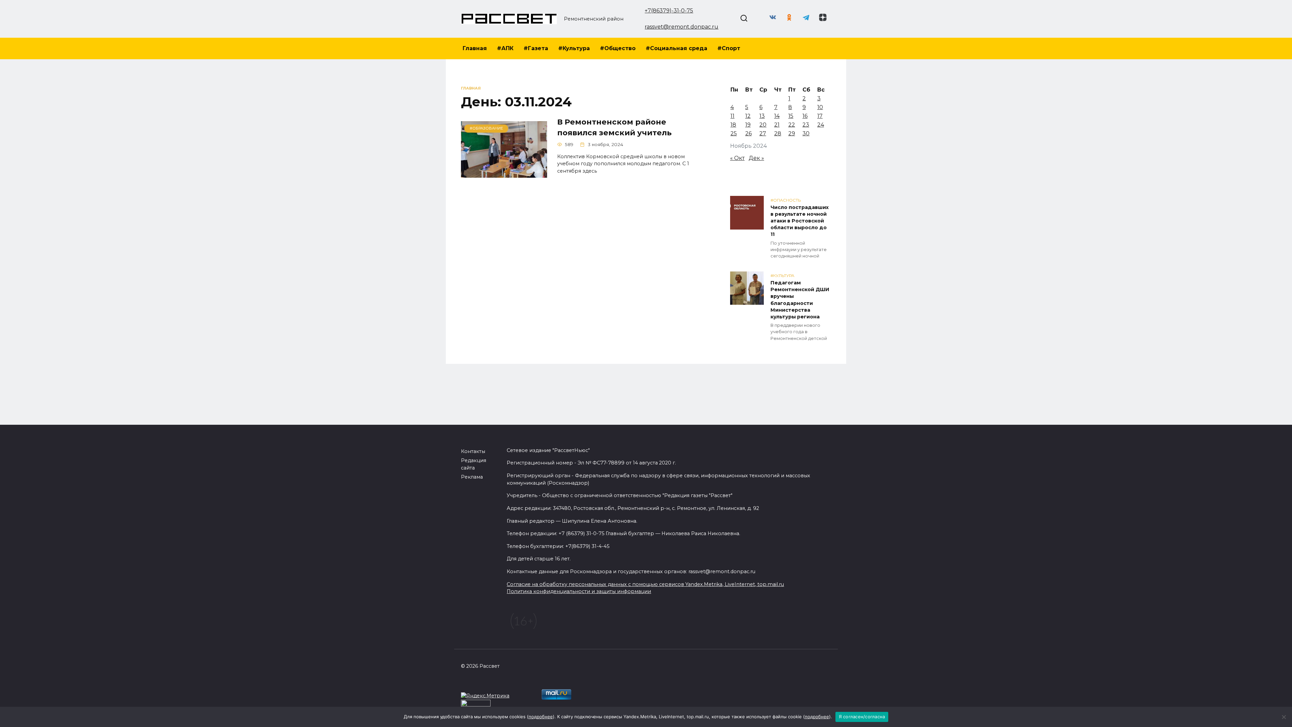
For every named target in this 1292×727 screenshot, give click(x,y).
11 (732, 116)
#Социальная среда (676, 48)
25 (733, 133)
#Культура (574, 48)
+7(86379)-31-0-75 (669, 10)
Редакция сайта (473, 464)
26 (748, 133)
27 (762, 133)
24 (820, 125)
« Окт (737, 158)
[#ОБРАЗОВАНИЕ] (504, 173)
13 (762, 116)
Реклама (472, 477)
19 (748, 125)
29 (791, 133)
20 (762, 125)
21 (777, 125)
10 (820, 107)
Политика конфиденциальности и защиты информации (579, 591)
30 (806, 133)
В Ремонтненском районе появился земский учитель (614, 127)
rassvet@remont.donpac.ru (681, 27)
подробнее (541, 716)
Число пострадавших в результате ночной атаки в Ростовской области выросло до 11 (799, 221)
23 (805, 125)
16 (805, 116)
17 (820, 116)
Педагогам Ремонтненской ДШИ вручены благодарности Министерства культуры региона (799, 300)
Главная (475, 48)
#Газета (536, 48)
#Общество (618, 48)
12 (748, 116)
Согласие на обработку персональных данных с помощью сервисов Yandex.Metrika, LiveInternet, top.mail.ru (645, 584)
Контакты (473, 451)
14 (777, 116)
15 (790, 116)
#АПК (505, 48)
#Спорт (728, 48)
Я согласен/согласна (862, 716)
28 (777, 133)
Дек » (756, 158)
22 (791, 125)
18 (733, 125)
